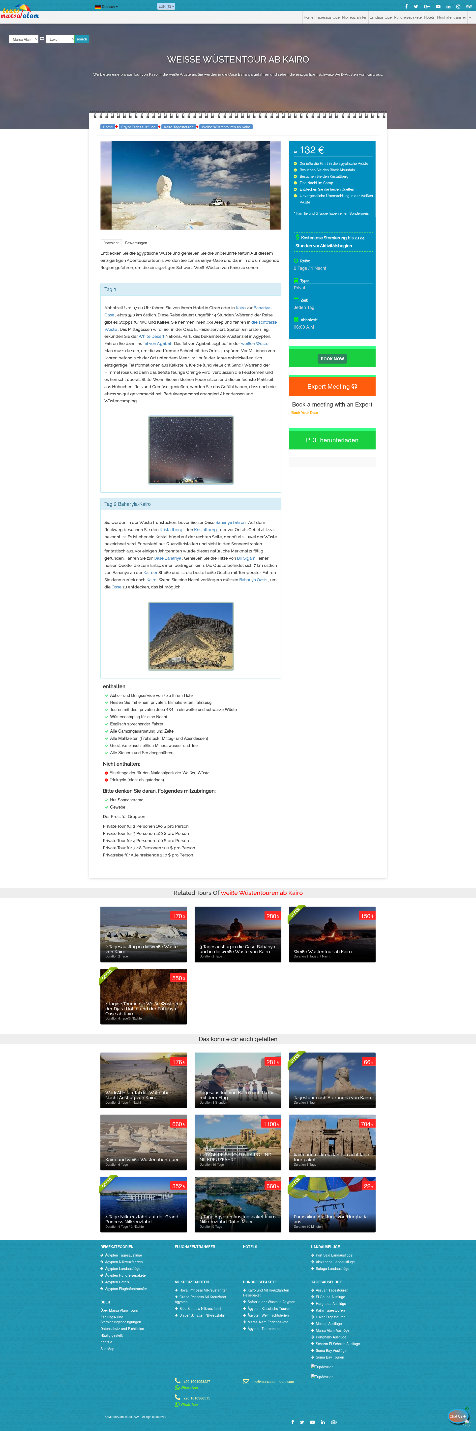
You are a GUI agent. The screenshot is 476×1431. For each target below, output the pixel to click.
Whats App (189, 1387)
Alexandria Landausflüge (335, 1261)
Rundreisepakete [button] (408, 17)
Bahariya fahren (230, 522)
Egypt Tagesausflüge (138, 126)
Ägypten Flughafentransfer (126, 1288)
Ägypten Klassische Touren (269, 1308)
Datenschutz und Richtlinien (122, 1328)
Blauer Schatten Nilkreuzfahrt (202, 1315)
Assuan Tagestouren (332, 1290)
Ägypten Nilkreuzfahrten (124, 1261)
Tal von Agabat (157, 343)
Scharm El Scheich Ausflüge (338, 1343)
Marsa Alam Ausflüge (332, 1330)
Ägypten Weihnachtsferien (268, 1315)
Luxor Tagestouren (331, 1316)
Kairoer (150, 572)
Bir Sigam (246, 558)
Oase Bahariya (167, 558)
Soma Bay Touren (330, 1357)
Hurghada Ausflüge (331, 1303)
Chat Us (456, 1416)
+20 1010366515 (196, 1398)
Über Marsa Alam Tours (119, 1310)
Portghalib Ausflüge (331, 1336)
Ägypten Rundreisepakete (125, 1275)
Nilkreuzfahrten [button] (354, 17)
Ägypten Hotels (117, 1281)
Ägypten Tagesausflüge (123, 1255)
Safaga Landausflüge (332, 1268)
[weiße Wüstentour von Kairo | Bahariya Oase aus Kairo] (182, 227)
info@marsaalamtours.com (273, 1381)
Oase (116, 586)
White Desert (151, 336)
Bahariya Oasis (253, 579)
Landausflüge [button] (381, 17)
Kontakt (106, 1341)
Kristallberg (171, 529)
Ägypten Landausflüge (122, 1268)
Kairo (241, 307)
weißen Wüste (254, 343)
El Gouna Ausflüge (330, 1296)
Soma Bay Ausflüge (331, 1350)
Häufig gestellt (111, 1335)
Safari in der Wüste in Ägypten (271, 1301)
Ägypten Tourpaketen (264, 1328)
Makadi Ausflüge (329, 1323)
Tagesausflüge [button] (328, 17)
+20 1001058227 (196, 1381)
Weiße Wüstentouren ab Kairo (226, 126)
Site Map (107, 1348)
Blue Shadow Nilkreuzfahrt (200, 1308)
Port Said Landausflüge (334, 1255)
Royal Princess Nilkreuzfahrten (203, 1290)
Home (308, 17)
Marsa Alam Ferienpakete (268, 1321)
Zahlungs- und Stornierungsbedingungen (120, 1319)
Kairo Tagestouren (178, 126)
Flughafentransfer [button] (451, 17)
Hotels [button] (429, 17)
